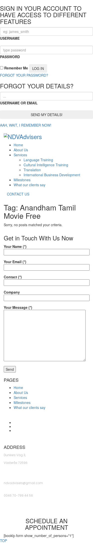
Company (12, 292)
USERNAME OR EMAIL (19, 102)
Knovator (81, 437)
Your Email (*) (15, 261)
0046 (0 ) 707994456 (20, 508)
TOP (3, 540)
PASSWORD (10, 56)
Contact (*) (13, 276)
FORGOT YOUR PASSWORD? (24, 75)
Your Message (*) (18, 307)
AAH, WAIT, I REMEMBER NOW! (25, 125)
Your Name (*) (15, 246)
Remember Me (15, 67)
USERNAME (10, 38)
